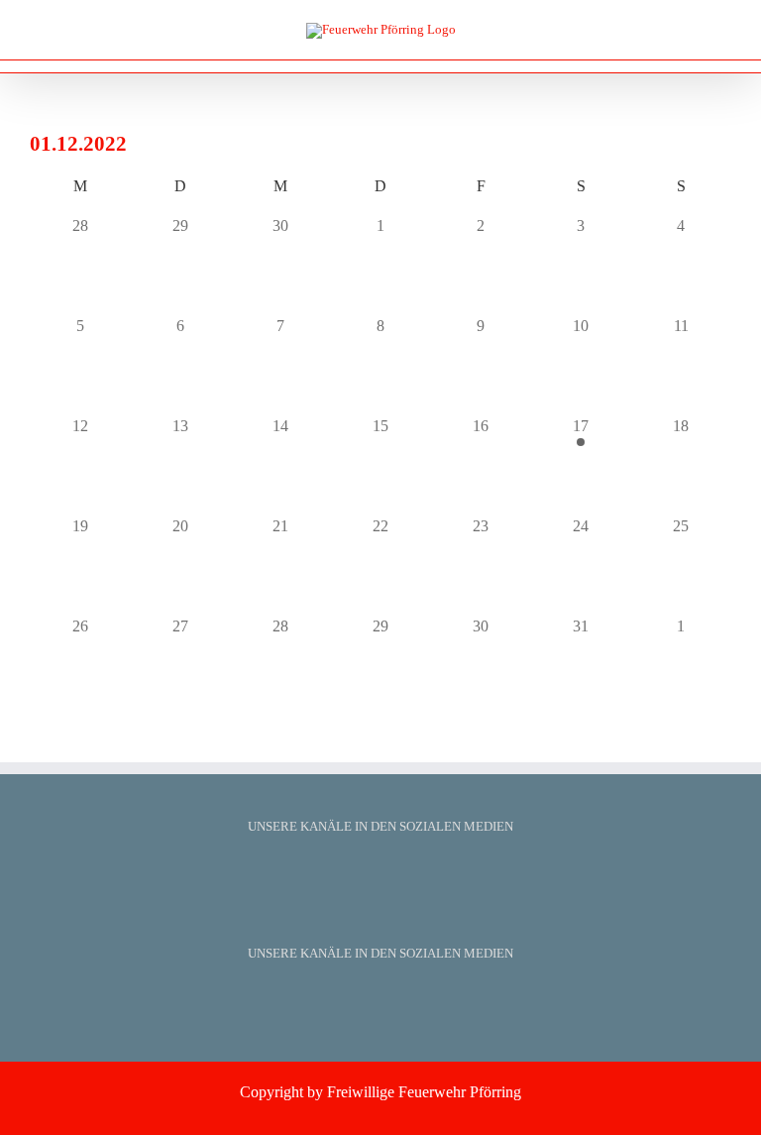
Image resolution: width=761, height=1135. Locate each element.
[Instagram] (406, 872)
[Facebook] (355, 872)
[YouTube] (380, 872)
